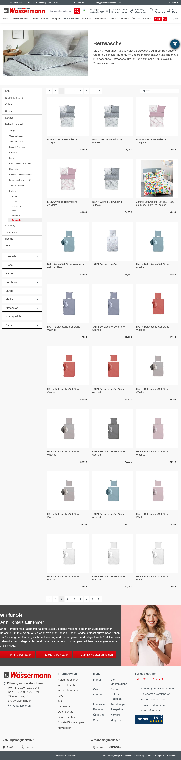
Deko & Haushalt (14, 124)
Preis (9, 325)
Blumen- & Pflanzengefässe (21, 180)
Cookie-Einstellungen (71, 722)
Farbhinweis (13, 282)
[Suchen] (77, 11)
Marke (9, 299)
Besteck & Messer (17, 147)
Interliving (10, 225)
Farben (12, 191)
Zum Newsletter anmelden (97, 654)
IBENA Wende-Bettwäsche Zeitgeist (62, 141)
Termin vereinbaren (20, 654)
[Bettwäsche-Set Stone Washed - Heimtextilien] (68, 241)
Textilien (13, 197)
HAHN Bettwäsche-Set (104, 264)
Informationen (67, 673)
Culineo (9, 104)
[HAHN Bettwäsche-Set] (112, 241)
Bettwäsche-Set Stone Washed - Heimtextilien (65, 266)
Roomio (9, 239)
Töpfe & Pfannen (16, 185)
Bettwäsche (16, 220)
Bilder (11, 158)
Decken (15, 211)
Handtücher (16, 215)
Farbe (9, 273)
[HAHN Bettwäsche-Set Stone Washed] (157, 241)
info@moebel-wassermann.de (109, 3)
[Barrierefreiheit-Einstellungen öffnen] (175, 44)
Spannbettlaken (16, 141)
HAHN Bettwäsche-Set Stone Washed (152, 266)
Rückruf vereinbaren (56, 654)
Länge (9, 290)
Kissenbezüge (17, 206)
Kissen (14, 202)
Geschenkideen (16, 136)
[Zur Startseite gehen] (24, 11)
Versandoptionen (68, 679)
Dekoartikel (14, 169)
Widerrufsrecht (67, 685)
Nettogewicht (13, 316)
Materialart (12, 307)
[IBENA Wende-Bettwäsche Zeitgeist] (68, 116)
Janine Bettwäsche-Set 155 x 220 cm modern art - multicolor (155, 203)
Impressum (64, 706)
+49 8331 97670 (80, 3)
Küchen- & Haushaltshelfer (21, 174)
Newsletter (64, 727)
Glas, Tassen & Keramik (20, 163)
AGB (61, 701)
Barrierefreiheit (67, 717)
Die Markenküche (14, 98)
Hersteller (11, 256)
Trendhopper (11, 232)
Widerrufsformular (68, 690)
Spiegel (12, 130)
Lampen (9, 118)
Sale (7, 245)
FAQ (60, 695)
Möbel (8, 91)
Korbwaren (14, 152)
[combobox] (61, 11)
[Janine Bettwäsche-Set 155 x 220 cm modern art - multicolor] (157, 178)
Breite (9, 264)
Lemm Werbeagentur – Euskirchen (161, 755)
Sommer (9, 111)
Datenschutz (65, 711)
